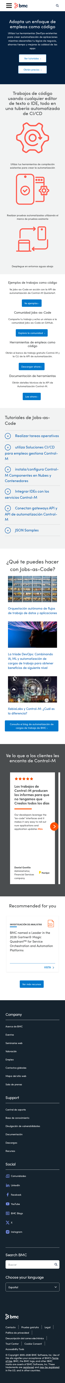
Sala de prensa (14, 1084)
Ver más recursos (31, 984)
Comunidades (18, 1176)
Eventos (10, 1034)
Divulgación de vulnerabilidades (23, 1126)
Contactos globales (16, 1067)
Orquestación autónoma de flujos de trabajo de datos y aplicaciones (32, 610)
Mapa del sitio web (16, 1076)
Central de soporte (16, 1109)
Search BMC (16, 1254)
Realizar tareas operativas (36, 435)
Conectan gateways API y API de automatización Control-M (31, 513)
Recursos (10, 1151)
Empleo (10, 1059)
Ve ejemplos (31, 303)
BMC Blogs (17, 1213)
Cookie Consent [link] (33, 1343)
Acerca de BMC (14, 1026)
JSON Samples (26, 530)
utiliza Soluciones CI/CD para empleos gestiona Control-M (31, 452)
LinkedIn (15, 1185)
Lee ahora (31, 396)
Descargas (11, 1142)
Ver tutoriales (32, 58)
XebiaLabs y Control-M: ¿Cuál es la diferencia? (31, 710)
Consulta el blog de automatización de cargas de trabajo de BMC (32, 725)
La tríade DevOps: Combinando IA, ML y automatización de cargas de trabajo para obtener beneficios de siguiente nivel (30, 661)
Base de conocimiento (17, 1117)
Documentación (14, 1134)
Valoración (11, 1051)
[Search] (57, 5)
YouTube (15, 1204)
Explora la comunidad (31, 333)
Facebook (16, 1194)
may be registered (49, 1367)
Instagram (16, 1231)
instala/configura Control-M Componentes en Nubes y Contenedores (32, 474)
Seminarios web (14, 1043)
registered (28, 1367)
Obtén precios (32, 69)
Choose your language (25, 1277)
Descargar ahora (31, 366)
